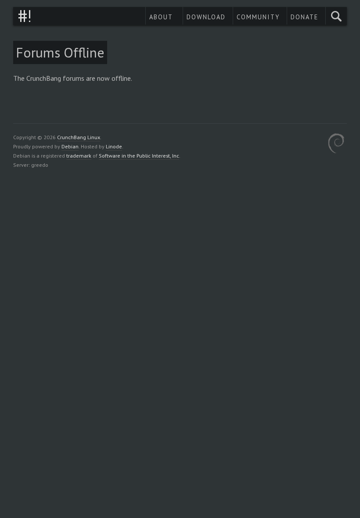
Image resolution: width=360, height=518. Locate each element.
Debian (70, 146)
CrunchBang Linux (24, 16)
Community (258, 17)
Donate (304, 17)
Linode (114, 146)
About (161, 17)
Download (206, 17)
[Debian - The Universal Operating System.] (336, 145)
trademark (78, 155)
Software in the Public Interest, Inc (139, 155)
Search (336, 16)
